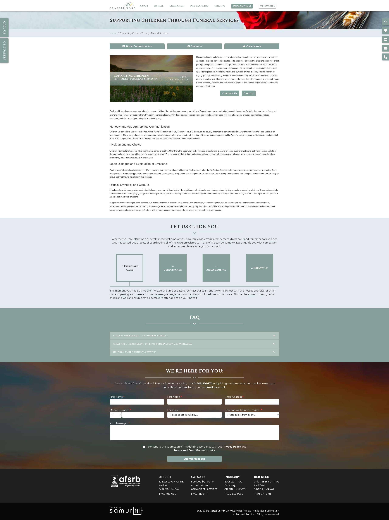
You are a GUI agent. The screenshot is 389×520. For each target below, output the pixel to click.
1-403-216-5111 (203, 383)
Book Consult (241, 6)
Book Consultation (139, 46)
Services (196, 46)
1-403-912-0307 (168, 493)
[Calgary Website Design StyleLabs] (126, 510)
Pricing (220, 6)
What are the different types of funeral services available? (152, 344)
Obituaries (267, 6)
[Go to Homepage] (122, 6)
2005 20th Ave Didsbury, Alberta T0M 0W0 (235, 482)
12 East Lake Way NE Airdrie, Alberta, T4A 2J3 (171, 482)
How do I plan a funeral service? (134, 352)
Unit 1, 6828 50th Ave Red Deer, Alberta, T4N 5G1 (266, 482)
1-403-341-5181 (262, 493)
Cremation (176, 6)
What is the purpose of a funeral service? (140, 335)
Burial (158, 6)
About (144, 6)
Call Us (249, 93)
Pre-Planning (199, 6)
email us (211, 387)
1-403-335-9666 (233, 493)
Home (113, 33)
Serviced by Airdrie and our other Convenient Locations (204, 482)
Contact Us (229, 93)
